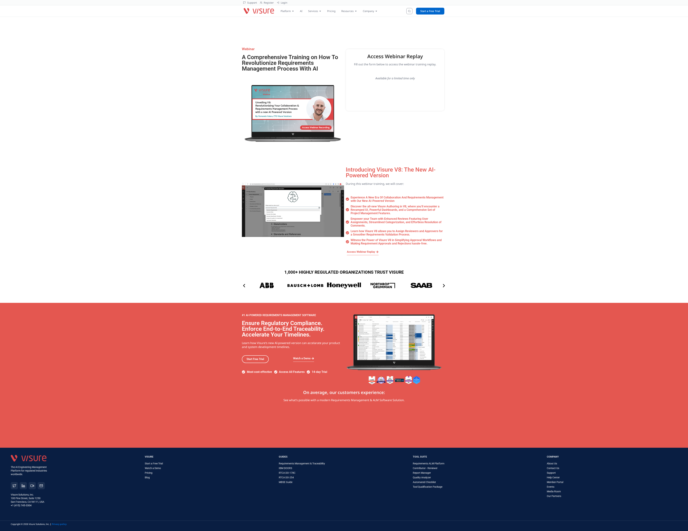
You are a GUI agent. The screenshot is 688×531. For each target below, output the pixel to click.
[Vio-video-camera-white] (32, 485)
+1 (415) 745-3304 (21, 505)
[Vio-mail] (41, 485)
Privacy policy (59, 524)
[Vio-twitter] (14, 485)
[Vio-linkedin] (23, 485)
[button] (244, 285)
